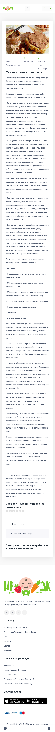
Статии (7, 646)
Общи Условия (10, 675)
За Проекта (9, 665)
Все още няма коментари (42, 65)
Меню (46, 8)
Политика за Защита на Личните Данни (21, 679)
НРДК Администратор (13, 63)
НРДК (24, 724)
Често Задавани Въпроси (15, 670)
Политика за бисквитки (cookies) (18, 684)
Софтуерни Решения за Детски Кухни (20, 632)
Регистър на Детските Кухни (16, 628)
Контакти (8, 650)
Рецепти (7, 641)
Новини (7, 637)
